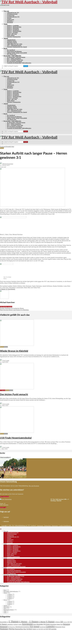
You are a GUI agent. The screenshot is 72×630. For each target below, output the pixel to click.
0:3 (7, 622)
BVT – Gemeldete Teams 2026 (15, 60)
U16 (44, 629)
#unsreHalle (3, 622)
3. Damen (9, 597)
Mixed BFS (6, 607)
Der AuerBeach (11, 50)
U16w (5, 611)
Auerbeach (15, 624)
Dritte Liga (60, 624)
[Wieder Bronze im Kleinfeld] (17, 345)
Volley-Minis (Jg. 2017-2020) (14, 44)
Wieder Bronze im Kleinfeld (14, 351)
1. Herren (2, 289)
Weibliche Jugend (11, 41)
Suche (25, 66)
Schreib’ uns (3, 507)
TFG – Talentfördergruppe (14, 45)
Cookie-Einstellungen (65, 525)
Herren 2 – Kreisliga (12, 32)
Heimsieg (66, 624)
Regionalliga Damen (9, 609)
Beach (5, 48)
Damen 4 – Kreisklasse (13, 29)
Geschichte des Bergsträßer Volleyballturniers (19, 63)
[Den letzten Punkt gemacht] (17, 389)
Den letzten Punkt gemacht (14, 394)
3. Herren (2, 390)
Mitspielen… (10, 21)
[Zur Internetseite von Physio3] (4, 5)
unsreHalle (53, 629)
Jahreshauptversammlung (22, 627)
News (5, 608)
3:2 (71, 622)
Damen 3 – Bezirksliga (13, 28)
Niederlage (4, 629)
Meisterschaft (58, 627)
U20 (49, 629)
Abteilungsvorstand (12, 14)
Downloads (10, 22)
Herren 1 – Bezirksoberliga (14, 31)
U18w (5, 612)
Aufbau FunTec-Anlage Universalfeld (17, 52)
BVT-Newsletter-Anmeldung (14, 61)
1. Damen (9, 594)
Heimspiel (4, 627)
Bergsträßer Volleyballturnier (12, 55)
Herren (2, 148)
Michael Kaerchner (7, 164)
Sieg (24, 629)
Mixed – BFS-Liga (12, 34)
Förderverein (10, 19)
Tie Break (29, 629)
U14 (39, 629)
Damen (5, 593)
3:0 (61, 622)
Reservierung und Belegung (14, 51)
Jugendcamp (43, 627)
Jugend (6, 38)
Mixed (63, 627)
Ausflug (20, 624)
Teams (5, 24)
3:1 (6, 289)
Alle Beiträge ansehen (6, 306)
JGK (31, 627)
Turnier (34, 629)
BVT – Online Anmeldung (14, 58)
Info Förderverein (4, 496)
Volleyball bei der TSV (13, 12)
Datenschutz (47, 525)
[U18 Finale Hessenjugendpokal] (17, 432)
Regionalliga (19, 629)
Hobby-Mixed (10, 35)
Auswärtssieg (11, 289)
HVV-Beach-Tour (11, 54)
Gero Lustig (5, 360)
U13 (37, 629)
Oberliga (11, 629)
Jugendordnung (11, 40)
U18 (47, 629)
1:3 (28, 622)
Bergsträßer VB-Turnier (43, 624)
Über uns (6, 11)
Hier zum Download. (34, 486)
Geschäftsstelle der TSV (13, 16)
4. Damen (9, 598)
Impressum (40, 525)
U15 (42, 629)
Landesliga (50, 626)
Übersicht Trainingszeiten (14, 36)
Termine (9, 18)
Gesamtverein (10, 15)
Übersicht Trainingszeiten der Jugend (17, 47)
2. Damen (9, 595)
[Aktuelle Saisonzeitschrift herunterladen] (25, 499)
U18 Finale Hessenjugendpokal (16, 438)
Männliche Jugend (12, 42)
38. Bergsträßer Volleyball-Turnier (16, 57)
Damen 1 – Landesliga (13, 25)
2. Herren (9, 602)
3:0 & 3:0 (65, 622)
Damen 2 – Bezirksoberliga (14, 27)
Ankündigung (10, 624)
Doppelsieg (53, 624)
